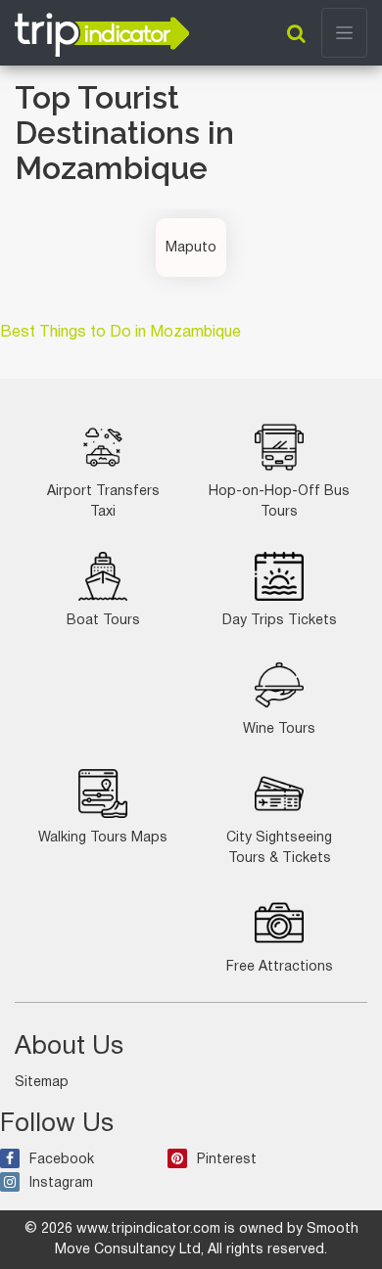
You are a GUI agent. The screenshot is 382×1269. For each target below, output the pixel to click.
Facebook (61, 1160)
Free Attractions (279, 967)
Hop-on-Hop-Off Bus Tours (279, 502)
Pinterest (227, 1160)
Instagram (61, 1183)
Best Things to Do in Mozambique (120, 333)
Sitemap (42, 1082)
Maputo (191, 248)
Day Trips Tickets (279, 620)
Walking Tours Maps (102, 838)
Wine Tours (279, 729)
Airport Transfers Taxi (103, 502)
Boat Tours (103, 620)
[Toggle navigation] (344, 33)
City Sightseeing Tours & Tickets (279, 848)
